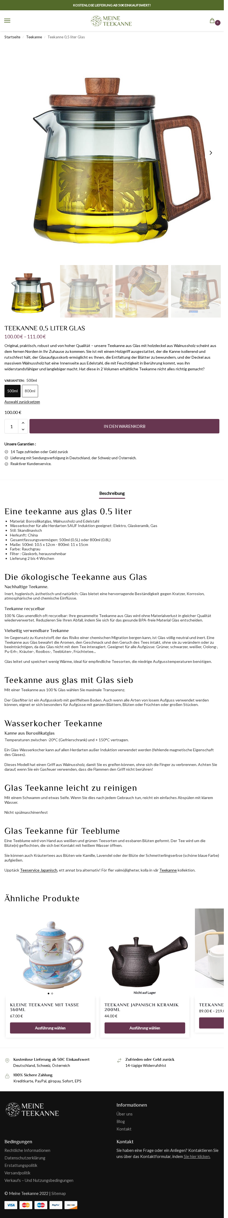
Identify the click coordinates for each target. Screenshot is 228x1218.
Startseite (12, 37)
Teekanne (34, 37)
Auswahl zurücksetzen (22, 402)
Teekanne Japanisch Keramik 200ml (142, 1007)
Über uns (125, 1114)
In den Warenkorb (124, 426)
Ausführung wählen (50, 1028)
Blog (121, 1121)
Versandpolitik (17, 1172)
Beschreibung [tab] (112, 493)
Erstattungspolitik (20, 1165)
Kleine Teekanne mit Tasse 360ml (44, 1007)
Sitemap (58, 1193)
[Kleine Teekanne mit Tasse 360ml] (50, 952)
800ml (30, 391)
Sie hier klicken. (197, 1156)
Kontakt (124, 1129)
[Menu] (12, 21)
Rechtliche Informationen (27, 1150)
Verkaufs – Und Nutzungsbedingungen (38, 1180)
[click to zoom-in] (114, 152)
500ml (12, 391)
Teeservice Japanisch (38, 870)
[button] (213, 21)
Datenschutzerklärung (24, 1157)
